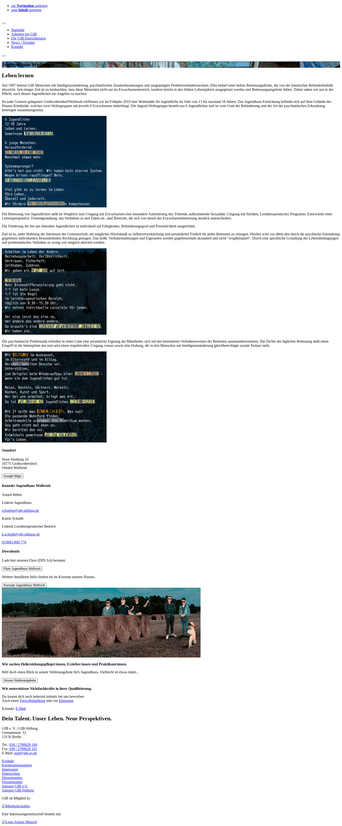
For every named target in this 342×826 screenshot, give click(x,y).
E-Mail (21, 709)
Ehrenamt (66, 701)
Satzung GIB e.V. (15, 786)
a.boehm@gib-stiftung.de (20, 510)
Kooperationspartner (17, 765)
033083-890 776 (14, 542)
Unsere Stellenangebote (20, 680)
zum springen (26, 10)
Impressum (10, 769)
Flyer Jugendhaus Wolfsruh (22, 568)
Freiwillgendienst (32, 701)
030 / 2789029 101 (23, 749)
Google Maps (13, 476)
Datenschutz (11, 773)
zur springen (29, 6)
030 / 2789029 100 (23, 745)
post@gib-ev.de (25, 753)
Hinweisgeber (12, 778)
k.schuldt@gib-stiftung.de (21, 534)
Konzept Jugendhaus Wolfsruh (24, 585)
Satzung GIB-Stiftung (18, 790)
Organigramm (12, 782)
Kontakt (8, 761)
